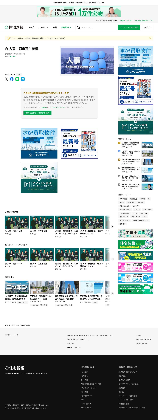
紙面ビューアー (147, 20)
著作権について (87, 396)
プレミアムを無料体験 (129, 27)
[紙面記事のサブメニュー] (70, 27)
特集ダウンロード (73, 347)
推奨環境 (122, 376)
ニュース (42, 27)
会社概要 (84, 372)
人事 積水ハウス (14, 231)
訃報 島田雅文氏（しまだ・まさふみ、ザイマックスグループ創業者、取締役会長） (66, 235)
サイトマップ (86, 407)
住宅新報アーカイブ (143, 339)
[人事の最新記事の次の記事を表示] (112, 226)
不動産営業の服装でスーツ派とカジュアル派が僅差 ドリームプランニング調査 (91, 299)
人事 (12, 325)
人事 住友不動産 (39, 231)
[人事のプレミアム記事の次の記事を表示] (112, 259)
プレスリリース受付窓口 (128, 396)
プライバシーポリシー (58, 107)
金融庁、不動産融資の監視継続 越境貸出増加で (16, 297)
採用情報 (84, 380)
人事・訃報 (11, 56)
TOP (6, 325)
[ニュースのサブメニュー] (47, 27)
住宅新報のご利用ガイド (128, 372)
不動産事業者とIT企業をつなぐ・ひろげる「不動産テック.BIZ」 (90, 335)
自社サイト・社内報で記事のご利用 (132, 407)
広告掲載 (122, 388)
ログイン (147, 27)
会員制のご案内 (124, 380)
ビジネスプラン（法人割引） (129, 384)
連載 (55, 27)
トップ (31, 27)
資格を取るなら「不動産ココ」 (78, 339)
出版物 (122, 20)
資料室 (121, 392)
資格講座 (137, 20)
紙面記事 (65, 27)
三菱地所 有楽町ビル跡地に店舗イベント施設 (41, 297)
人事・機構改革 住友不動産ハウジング (91, 232)
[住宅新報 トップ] (14, 27)
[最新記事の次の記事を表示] (112, 293)
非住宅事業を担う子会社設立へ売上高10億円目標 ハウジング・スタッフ (66, 299)
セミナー (130, 20)
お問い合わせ (86, 404)
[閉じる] (150, 38)
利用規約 (44, 107)
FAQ (82, 400)
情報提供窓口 (124, 404)
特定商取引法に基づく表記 (91, 384)
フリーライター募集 (126, 400)
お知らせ (84, 376)
